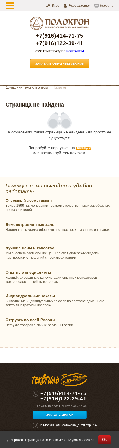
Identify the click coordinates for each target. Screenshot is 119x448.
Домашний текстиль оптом (27, 87)
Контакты (75, 51)
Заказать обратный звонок (59, 63)
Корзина (106, 5)
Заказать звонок (59, 414)
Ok (104, 439)
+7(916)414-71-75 (59, 36)
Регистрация (79, 5)
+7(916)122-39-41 (59, 43)
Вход (56, 5)
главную (83, 147)
